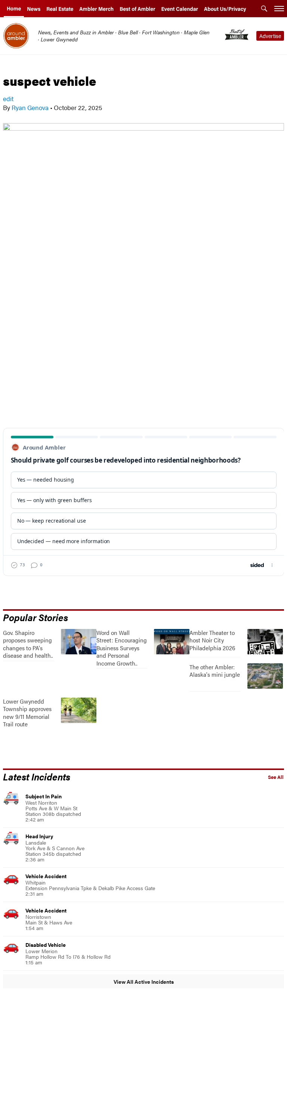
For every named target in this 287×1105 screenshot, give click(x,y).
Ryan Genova (30, 107)
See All (276, 777)
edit (8, 98)
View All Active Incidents (144, 981)
